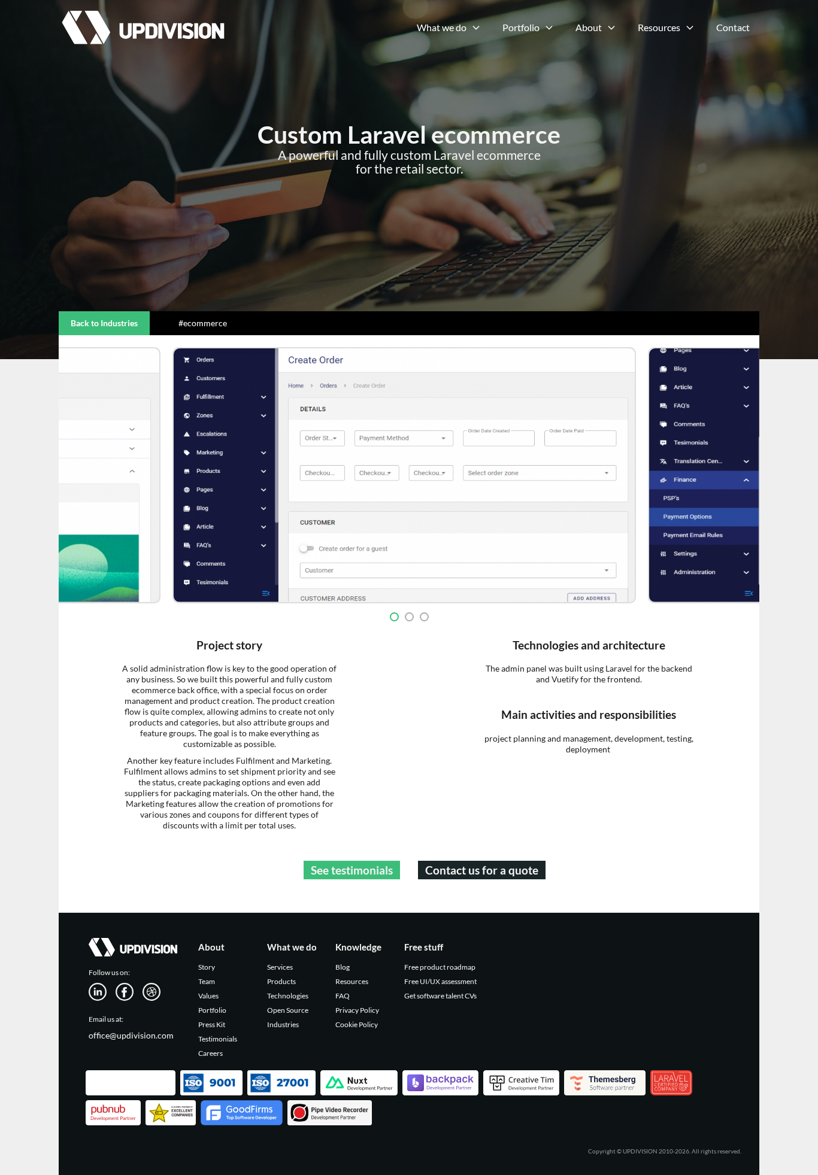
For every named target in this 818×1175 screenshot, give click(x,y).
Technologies (287, 995)
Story (206, 967)
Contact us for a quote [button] (481, 870)
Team (206, 981)
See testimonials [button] (352, 870)
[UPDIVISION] (142, 15)
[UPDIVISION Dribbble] (156, 990)
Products (281, 981)
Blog (342, 967)
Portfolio (212, 1010)
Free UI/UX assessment (440, 981)
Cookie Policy (356, 1024)
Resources (351, 981)
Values (208, 995)
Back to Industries (104, 323)
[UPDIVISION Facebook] (129, 990)
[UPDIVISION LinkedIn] (102, 990)
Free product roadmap (439, 967)
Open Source (287, 1010)
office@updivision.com (131, 1035)
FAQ (342, 995)
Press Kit (211, 1024)
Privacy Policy (357, 1010)
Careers (210, 1053)
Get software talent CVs (440, 995)
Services (280, 967)
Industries (283, 1024)
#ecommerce (202, 323)
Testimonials (217, 1038)
